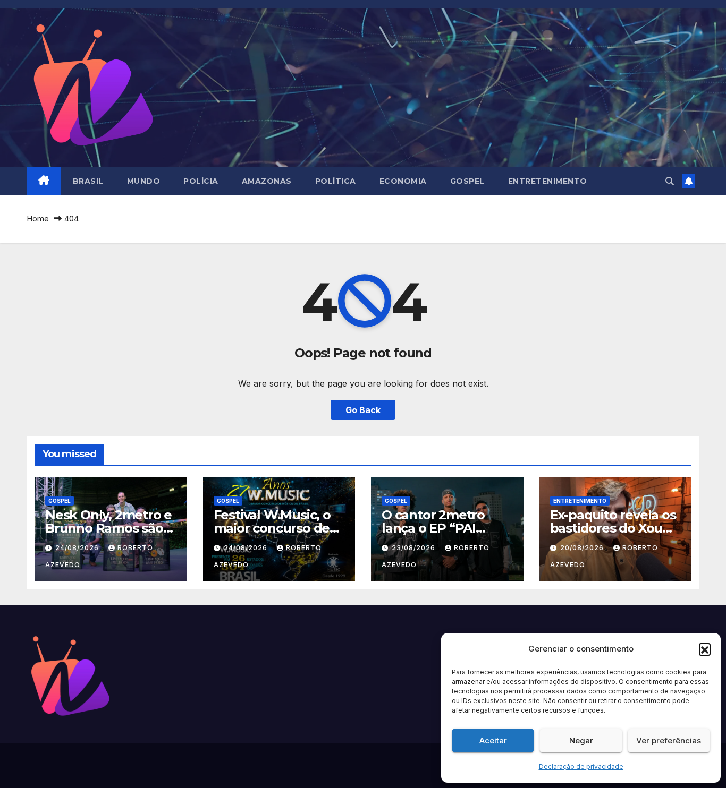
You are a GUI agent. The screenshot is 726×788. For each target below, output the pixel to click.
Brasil (88, 181)
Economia (403, 181)
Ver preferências (668, 740)
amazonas (267, 181)
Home (38, 218)
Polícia (200, 181)
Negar (581, 740)
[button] (704, 649)
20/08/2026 (583, 548)
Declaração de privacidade (581, 766)
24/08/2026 (78, 548)
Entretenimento (547, 181)
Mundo (144, 181)
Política (335, 181)
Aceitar (493, 740)
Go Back (363, 410)
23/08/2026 (414, 548)
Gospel (467, 181)
